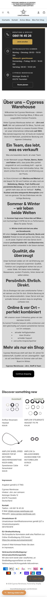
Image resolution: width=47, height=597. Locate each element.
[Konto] (38, 12)
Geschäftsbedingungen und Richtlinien (23, 589)
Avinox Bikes (25, 20)
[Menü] (3, 12)
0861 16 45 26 (22, 36)
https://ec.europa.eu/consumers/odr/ (17, 540)
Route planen (22, 85)
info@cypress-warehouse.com (20, 511)
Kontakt (15, 20)
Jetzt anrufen (22, 42)
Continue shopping (23, 374)
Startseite (6, 20)
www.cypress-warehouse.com (23, 514)
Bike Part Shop (38, 20)
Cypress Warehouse (19, 584)
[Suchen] (8, 12)
